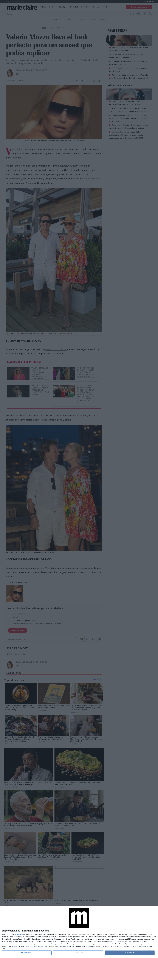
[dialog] (79, 932)
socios (19, 934)
